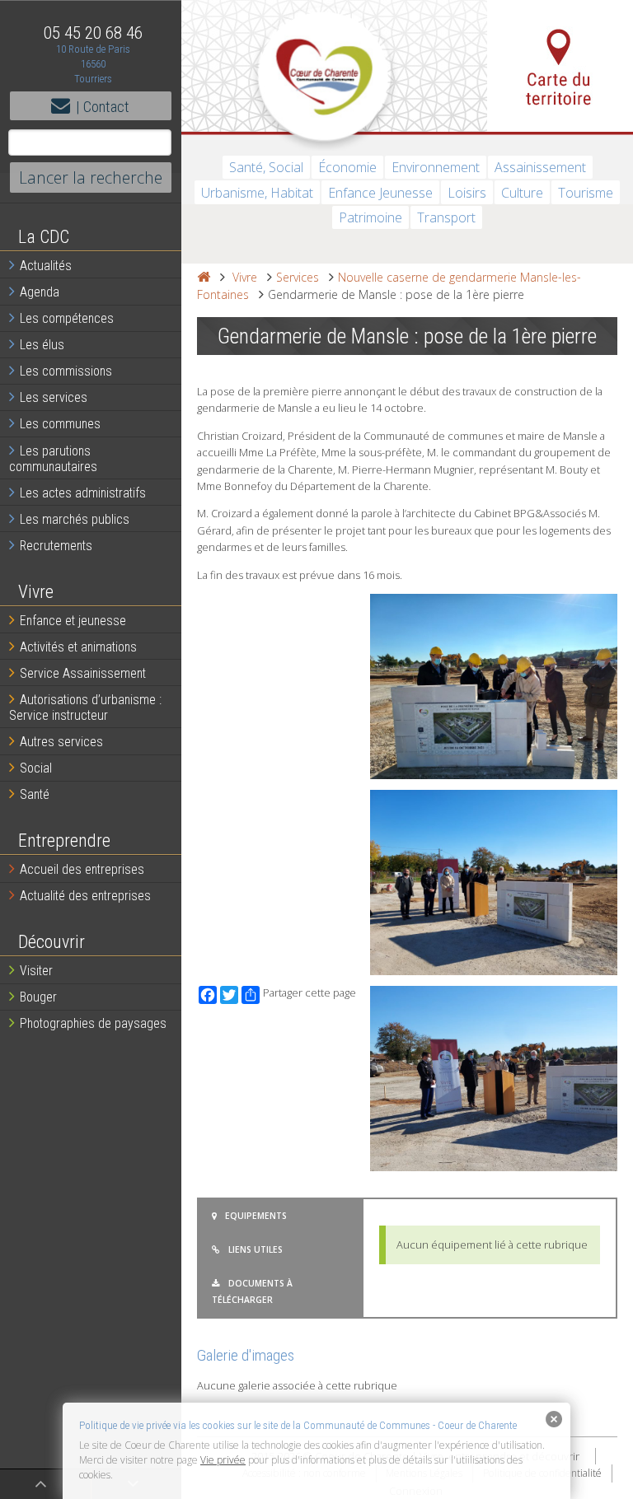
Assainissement (540, 167)
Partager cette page (309, 993)
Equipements (256, 1215)
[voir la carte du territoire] (560, 66)
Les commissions (66, 371)
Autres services (61, 742)
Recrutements (56, 545)
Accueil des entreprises (82, 869)
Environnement (436, 167)
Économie (347, 167)
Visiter (36, 970)
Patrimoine (370, 217)
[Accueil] (203, 277)
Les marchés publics (74, 519)
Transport (446, 217)
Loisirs (467, 193)
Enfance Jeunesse (380, 193)
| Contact (102, 106)
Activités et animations (78, 647)
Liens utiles (255, 1249)
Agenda (39, 292)
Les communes (60, 424)
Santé (34, 794)
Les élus (42, 345)
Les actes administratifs (83, 493)
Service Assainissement (83, 673)
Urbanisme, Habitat (257, 193)
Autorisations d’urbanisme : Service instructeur (85, 707)
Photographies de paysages (93, 1023)
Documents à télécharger (252, 1291)
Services (297, 277)
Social (36, 768)
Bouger (38, 997)
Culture (522, 193)
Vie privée (223, 1460)
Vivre (244, 277)
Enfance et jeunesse (73, 620)
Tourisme (585, 193)
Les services (53, 397)
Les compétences (67, 318)
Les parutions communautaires (53, 458)
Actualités (46, 265)
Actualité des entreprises (85, 896)
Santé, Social (266, 167)
